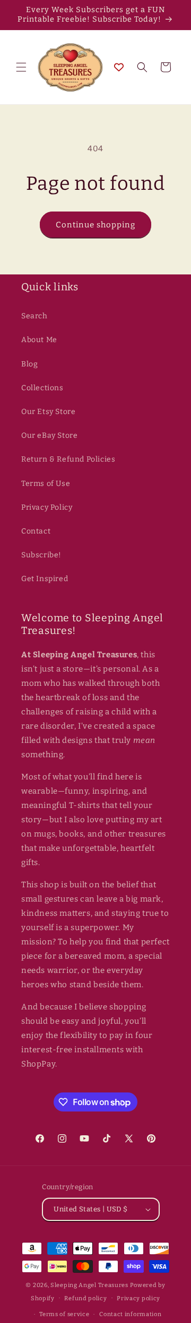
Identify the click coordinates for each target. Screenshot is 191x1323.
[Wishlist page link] (119, 67)
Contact (35, 531)
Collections (42, 387)
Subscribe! (41, 554)
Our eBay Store (49, 435)
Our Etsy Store (48, 411)
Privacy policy (138, 1298)
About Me (39, 339)
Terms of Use (45, 483)
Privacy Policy (46, 507)
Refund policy (85, 1298)
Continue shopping (95, 224)
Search (34, 315)
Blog (29, 364)
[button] (21, 67)
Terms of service (64, 1314)
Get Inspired (44, 578)
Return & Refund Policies (68, 459)
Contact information (130, 1314)
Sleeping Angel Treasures (89, 1285)
